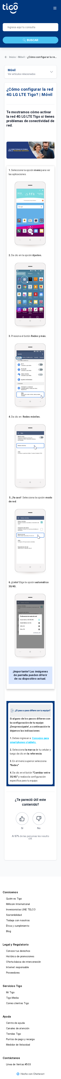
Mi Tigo (10, 992)
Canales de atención (17, 1028)
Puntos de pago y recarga (20, 1039)
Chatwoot (39, 1073)
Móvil (21, 57)
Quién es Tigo (14, 898)
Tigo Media (12, 997)
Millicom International (18, 904)
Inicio (12, 57)
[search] (30, 27)
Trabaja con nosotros (18, 920)
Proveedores (13, 972)
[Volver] (6, 57)
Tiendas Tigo (13, 1033)
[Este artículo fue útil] (22, 818)
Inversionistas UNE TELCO (21, 909)
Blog (8, 931)
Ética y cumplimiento (17, 925)
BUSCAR (32, 40)
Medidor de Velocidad (18, 1044)
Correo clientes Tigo (17, 1003)
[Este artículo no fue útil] (39, 818)
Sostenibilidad (14, 914)
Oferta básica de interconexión (23, 961)
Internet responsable (17, 967)
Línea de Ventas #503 (18, 1064)
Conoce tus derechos (18, 950)
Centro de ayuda (15, 1022)
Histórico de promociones (20, 956)
